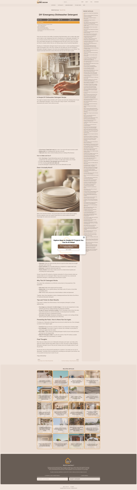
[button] (84, 237)
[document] (68, 245)
